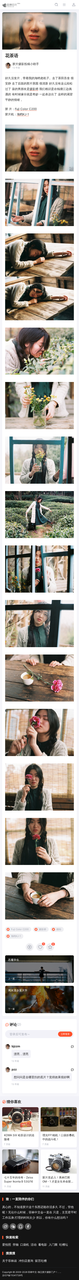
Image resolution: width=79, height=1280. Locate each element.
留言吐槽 (41, 1261)
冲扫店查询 (26, 1261)
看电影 (42, 1244)
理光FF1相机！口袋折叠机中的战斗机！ (58, 1137)
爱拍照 (6, 1244)
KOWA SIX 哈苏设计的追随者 (19, 1137)
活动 (34, 1244)
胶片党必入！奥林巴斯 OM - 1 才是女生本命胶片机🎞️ (58, 1180)
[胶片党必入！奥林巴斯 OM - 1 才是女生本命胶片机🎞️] (59, 1161)
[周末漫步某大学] (39, 999)
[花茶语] (39, 148)
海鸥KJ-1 (23, 114)
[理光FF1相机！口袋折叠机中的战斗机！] (59, 1119)
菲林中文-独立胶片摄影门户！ (43, 1272)
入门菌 (53, 1244)
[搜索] (56, 4)
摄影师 (34, 89)
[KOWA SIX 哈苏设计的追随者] (20, 1119)
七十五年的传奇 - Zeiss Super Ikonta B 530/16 (18, 1179)
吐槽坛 (63, 1244)
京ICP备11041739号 (12, 1275)
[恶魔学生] (39, 969)
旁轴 (16, 1244)
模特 (58, 929)
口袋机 (24, 1244)
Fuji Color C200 (26, 109)
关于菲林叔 (9, 1261)
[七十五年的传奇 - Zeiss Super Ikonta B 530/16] (20, 1161)
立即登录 (65, 1034)
